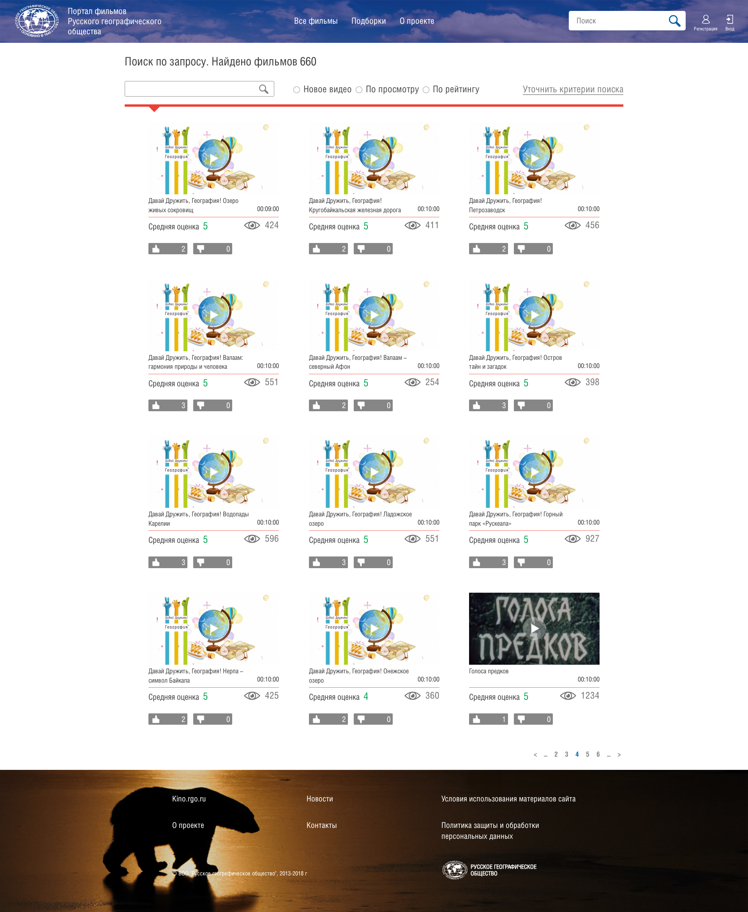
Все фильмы (316, 21)
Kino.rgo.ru (189, 798)
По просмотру (392, 89)
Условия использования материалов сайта (508, 798)
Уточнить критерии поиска (573, 88)
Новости (320, 798)
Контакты (322, 825)
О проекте (417, 21)
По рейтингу (456, 89)
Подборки (368, 21)
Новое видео (327, 89)
